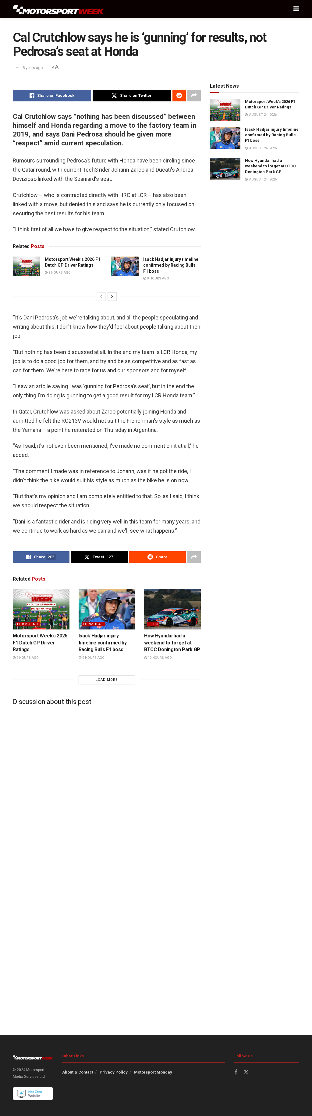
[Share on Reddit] (179, 95)
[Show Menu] (296, 9)
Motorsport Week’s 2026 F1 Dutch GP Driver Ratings (40, 642)
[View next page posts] (112, 296)
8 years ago (33, 67)
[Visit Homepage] (58, 9)
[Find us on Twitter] (246, 1072)
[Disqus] (107, 786)
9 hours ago (59, 273)
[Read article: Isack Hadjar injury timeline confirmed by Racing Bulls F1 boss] (125, 266)
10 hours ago (159, 658)
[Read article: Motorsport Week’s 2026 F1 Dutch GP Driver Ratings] (26, 266)
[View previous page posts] (101, 296)
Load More (107, 680)
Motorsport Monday (153, 1072)
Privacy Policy (114, 1072)
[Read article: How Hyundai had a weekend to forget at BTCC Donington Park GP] (172, 609)
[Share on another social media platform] (194, 95)
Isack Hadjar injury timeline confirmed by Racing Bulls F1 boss (170, 265)
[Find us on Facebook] (235, 1072)
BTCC (153, 624)
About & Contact (77, 1072)
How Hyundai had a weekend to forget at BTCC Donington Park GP (172, 642)
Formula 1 (27, 624)
